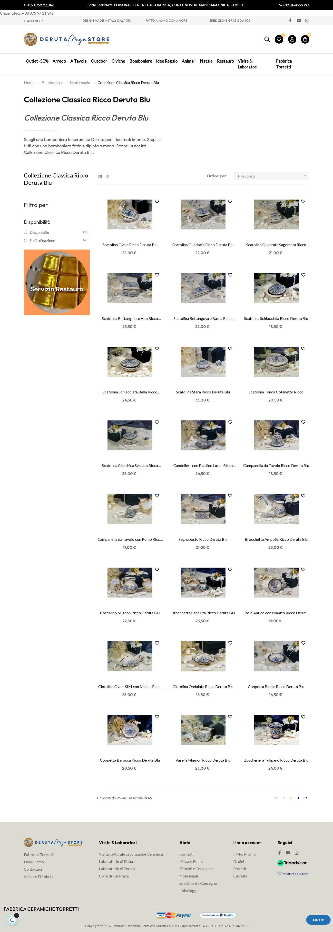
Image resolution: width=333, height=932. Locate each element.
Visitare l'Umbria (38, 876)
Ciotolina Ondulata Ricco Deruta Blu (203, 686)
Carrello (240, 876)
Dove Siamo (34, 861)
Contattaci (33, 869)
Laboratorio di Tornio (117, 868)
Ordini (238, 861)
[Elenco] (107, 176)
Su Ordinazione (56, 240)
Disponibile (56, 232)
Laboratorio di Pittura (117, 861)
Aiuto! (318, 920)
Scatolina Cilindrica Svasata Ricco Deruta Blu (130, 465)
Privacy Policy (191, 861)
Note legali (188, 876)
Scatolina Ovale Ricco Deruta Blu (129, 244)
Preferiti (240, 868)
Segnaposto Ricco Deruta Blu (203, 539)
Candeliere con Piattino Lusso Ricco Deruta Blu (203, 465)
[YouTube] (299, 20)
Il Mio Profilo (244, 854)
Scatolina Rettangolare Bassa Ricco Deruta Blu (203, 318)
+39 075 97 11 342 (38, 13)
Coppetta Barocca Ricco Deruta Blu (130, 760)
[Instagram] (307, 20)
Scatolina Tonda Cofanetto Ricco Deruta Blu (276, 392)
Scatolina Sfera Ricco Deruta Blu (203, 392)
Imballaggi (188, 890)
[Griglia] (100, 176)
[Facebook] (290, 20)
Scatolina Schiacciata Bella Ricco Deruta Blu (130, 392)
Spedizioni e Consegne (198, 883)
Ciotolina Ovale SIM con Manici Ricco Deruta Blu (130, 687)
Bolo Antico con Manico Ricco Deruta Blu (276, 613)
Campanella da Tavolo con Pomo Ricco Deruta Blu (130, 539)
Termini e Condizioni (196, 868)
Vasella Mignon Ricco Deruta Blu (203, 760)
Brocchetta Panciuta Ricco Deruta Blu (203, 612)
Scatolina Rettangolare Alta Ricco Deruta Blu (130, 318)
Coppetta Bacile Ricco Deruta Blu (276, 686)
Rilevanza (272, 176)
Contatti (186, 854)
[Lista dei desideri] (279, 39)
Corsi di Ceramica (114, 876)
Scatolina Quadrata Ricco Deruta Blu (203, 244)
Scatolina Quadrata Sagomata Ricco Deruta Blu (276, 245)
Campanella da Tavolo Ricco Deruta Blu (276, 465)
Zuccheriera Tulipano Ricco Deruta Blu (276, 760)
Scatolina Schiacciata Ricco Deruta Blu (276, 318)
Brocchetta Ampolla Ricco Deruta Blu (276, 539)
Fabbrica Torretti (38, 854)
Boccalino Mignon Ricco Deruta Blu (130, 612)
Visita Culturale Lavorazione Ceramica (131, 854)
